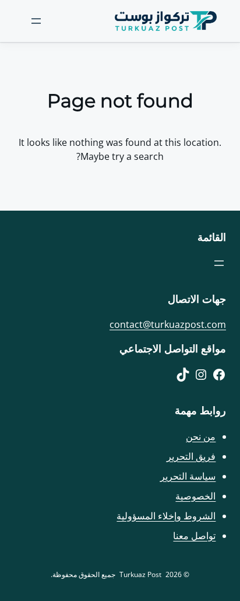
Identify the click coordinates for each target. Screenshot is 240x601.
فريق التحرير (191, 456)
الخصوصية (195, 496)
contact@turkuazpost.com (168, 324)
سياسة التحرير (188, 476)
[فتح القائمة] (36, 21)
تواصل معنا (194, 535)
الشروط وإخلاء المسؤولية (166, 515)
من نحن (201, 436)
